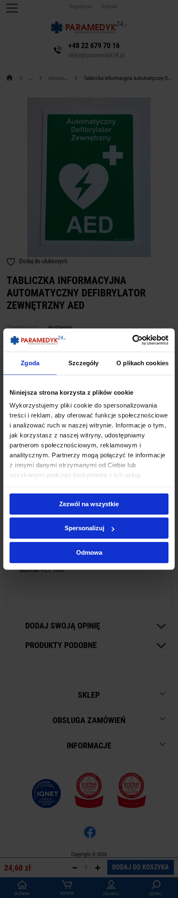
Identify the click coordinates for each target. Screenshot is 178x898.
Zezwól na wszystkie (89, 503)
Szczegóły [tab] (83, 362)
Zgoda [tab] (30, 362)
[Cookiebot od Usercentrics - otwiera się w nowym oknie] (132, 340)
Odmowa (89, 552)
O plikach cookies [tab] (142, 362)
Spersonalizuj (84, 528)
